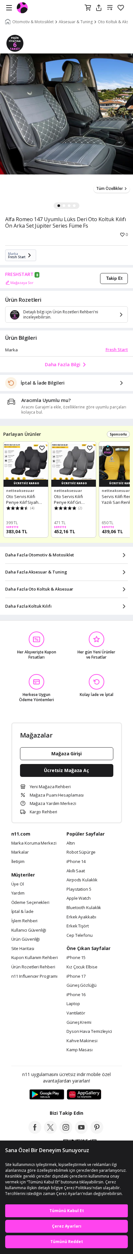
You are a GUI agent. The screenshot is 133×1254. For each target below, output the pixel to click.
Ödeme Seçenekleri (30, 902)
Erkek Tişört (77, 926)
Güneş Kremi (78, 1022)
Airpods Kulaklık (81, 880)
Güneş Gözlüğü (81, 985)
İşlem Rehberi (24, 921)
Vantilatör (75, 1013)
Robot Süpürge (81, 852)
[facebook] (34, 1131)
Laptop (73, 1003)
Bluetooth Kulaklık (83, 907)
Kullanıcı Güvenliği (28, 930)
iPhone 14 (76, 861)
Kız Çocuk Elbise (81, 967)
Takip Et (114, 278)
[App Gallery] (84, 1094)
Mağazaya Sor (22, 282)
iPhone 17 (76, 976)
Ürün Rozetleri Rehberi (33, 967)
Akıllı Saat (75, 871)
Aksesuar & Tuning (76, 21)
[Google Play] (46, 1094)
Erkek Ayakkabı (81, 917)
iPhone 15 (76, 957)
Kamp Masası (79, 1050)
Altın (70, 843)
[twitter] (50, 1131)
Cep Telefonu (79, 935)
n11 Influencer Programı (34, 976)
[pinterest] (96, 1131)
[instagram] (65, 1131)
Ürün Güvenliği (25, 939)
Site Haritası (23, 948)
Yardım (18, 893)
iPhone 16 (76, 994)
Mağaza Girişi (66, 753)
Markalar (20, 852)
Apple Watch (78, 898)
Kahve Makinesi (81, 1040)
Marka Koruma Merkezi (33, 843)
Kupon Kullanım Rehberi (34, 957)
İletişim (18, 861)
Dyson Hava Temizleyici (89, 1031)
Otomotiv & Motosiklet (33, 21)
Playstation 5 (78, 889)
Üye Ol (17, 884)
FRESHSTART (19, 274)
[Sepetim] (88, 8)
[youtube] (81, 1131)
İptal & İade (22, 911)
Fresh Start (117, 349)
